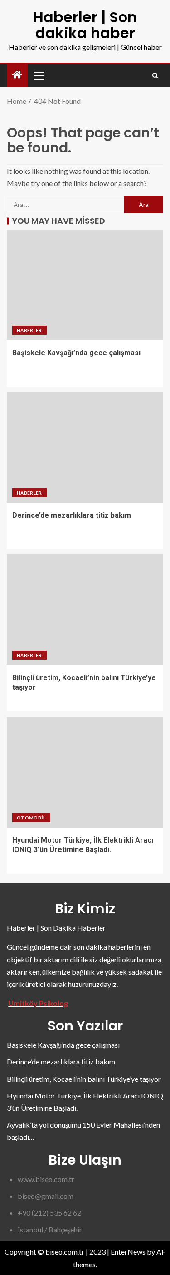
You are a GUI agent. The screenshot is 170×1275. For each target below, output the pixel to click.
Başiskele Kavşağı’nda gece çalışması (76, 352)
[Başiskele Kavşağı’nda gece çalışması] (85, 285)
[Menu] (38, 75)
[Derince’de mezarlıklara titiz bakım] (85, 447)
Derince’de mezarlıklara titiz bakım (71, 515)
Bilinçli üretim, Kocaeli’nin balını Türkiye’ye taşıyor (84, 1078)
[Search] (155, 75)
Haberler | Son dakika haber (85, 25)
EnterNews (128, 1251)
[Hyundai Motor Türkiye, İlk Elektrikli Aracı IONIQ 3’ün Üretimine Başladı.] (85, 772)
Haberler (29, 330)
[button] (38, 75)
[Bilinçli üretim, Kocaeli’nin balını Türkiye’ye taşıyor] (85, 609)
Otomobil (31, 817)
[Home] (17, 75)
